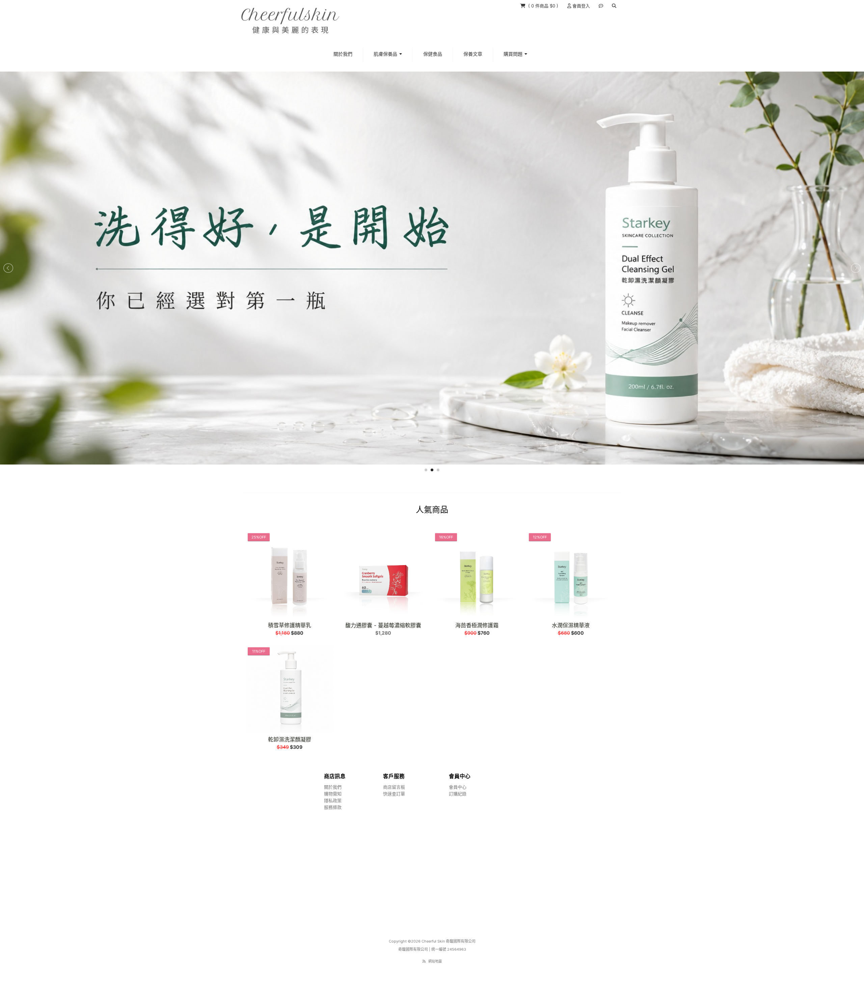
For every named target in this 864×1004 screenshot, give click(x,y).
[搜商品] (614, 6)
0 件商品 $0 (544, 5)
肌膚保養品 (386, 54)
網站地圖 (435, 961)
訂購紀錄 (457, 793)
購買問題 (514, 54)
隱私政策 (333, 800)
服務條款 (333, 807)
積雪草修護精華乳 (289, 625)
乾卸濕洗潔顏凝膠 (289, 739)
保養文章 (472, 54)
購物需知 (333, 793)
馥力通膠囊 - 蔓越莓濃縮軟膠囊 (383, 625)
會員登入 (580, 5)
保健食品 (432, 54)
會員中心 (457, 786)
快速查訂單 (394, 793)
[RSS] (424, 961)
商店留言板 (394, 786)
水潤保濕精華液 (571, 625)
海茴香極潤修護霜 (476, 625)
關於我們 (342, 54)
